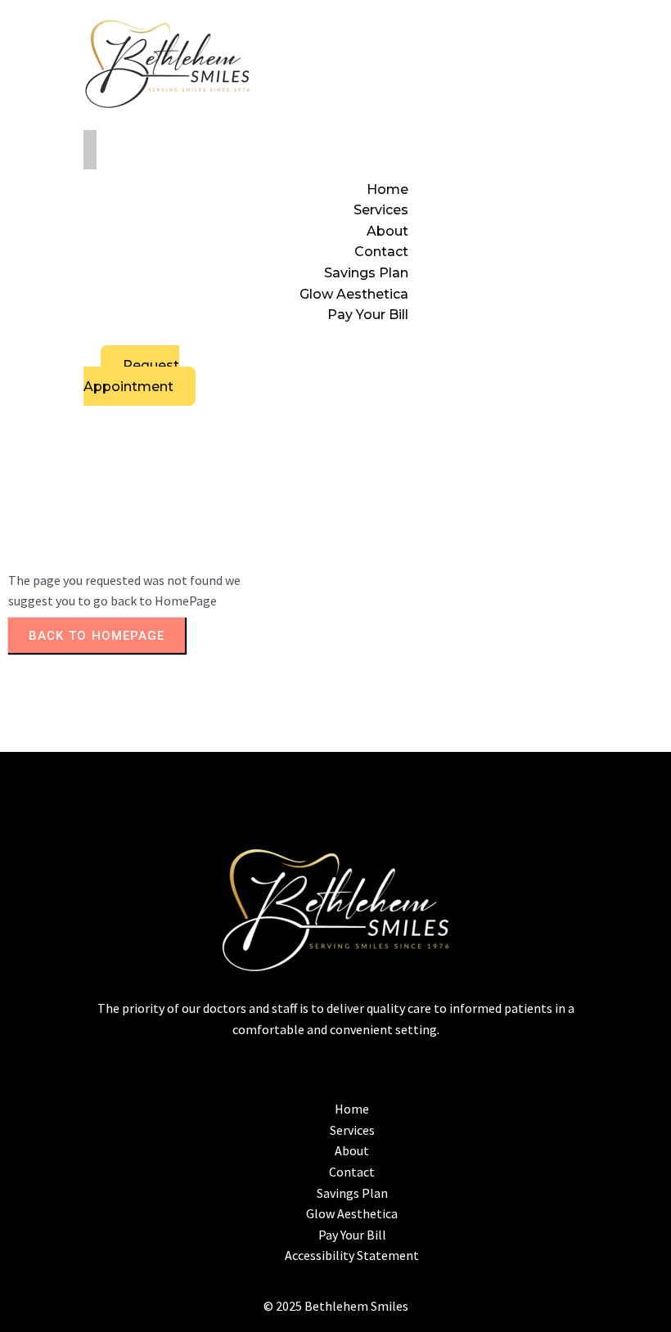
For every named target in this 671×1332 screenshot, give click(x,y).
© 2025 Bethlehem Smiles (335, 1306)
